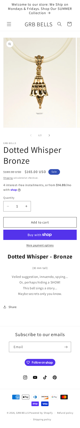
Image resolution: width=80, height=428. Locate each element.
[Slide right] (49, 135)
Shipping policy (42, 419)
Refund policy (65, 412)
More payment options (40, 245)
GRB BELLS (22, 412)
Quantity (9, 197)
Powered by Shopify (41, 412)
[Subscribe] (66, 347)
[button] (9, 24)
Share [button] (13, 307)
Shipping (8, 177)
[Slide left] (31, 135)
